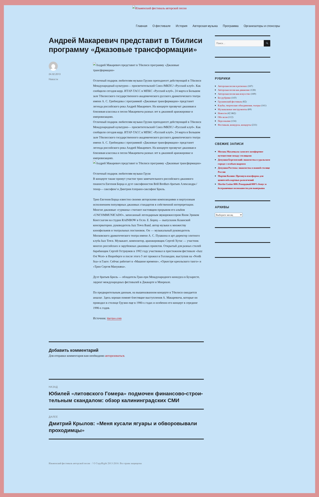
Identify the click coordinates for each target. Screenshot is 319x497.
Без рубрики (224, 97)
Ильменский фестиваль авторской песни (69, 463)
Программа (231, 26)
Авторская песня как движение (234, 90)
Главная (141, 26)
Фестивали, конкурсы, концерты (234, 124)
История (181, 26)
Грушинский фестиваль (230, 101)
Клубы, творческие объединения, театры (239, 105)
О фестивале (161, 26)
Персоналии (224, 121)
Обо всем (222, 117)
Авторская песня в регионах (232, 86)
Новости (53, 79)
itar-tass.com (114, 318)
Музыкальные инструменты (232, 109)
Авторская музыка (205, 26)
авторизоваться (114, 355)
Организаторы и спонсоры (262, 26)
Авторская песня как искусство (234, 93)
